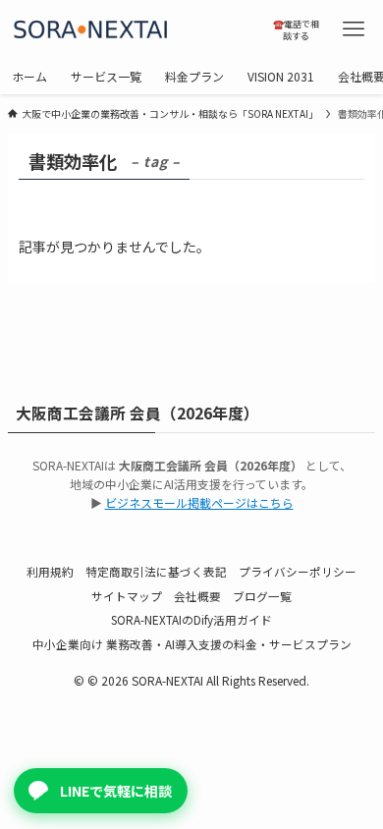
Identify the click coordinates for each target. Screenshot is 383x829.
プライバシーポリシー (297, 571)
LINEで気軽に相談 (116, 791)
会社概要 (197, 595)
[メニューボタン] (354, 29)
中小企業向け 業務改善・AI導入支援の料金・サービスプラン (192, 644)
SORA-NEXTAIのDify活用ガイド (191, 619)
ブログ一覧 (262, 595)
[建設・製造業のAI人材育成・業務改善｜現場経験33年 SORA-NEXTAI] (133, 29)
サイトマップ (126, 595)
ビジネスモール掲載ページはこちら (199, 502)
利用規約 (50, 571)
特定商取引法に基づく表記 (156, 571)
